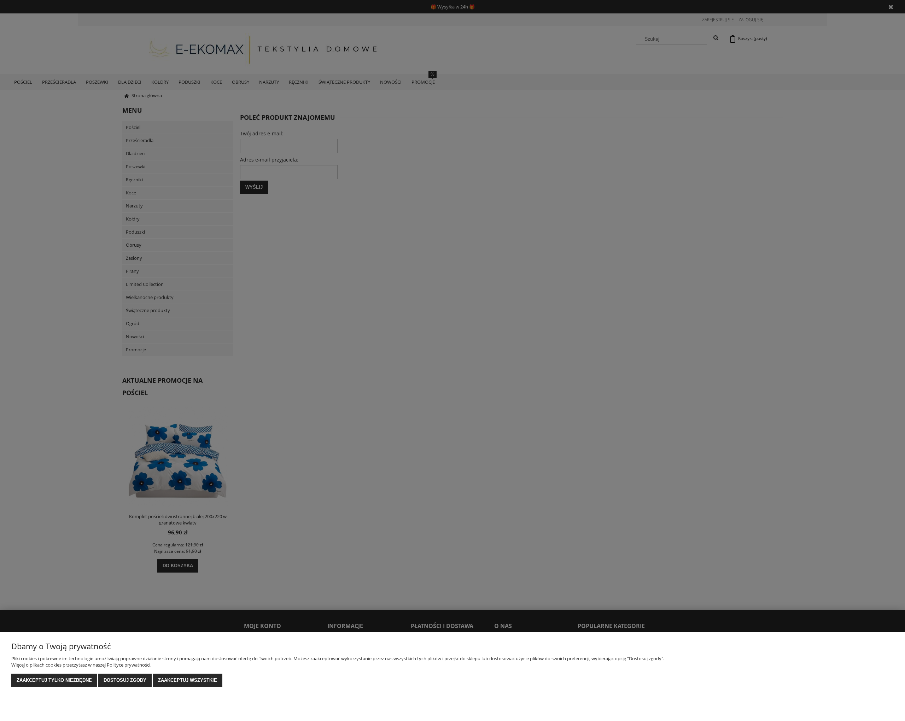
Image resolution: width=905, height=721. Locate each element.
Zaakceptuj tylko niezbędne (54, 680)
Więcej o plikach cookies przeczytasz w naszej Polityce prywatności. (81, 665)
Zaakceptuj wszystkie (187, 680)
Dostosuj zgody (125, 680)
